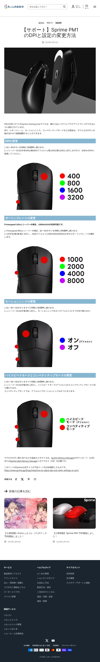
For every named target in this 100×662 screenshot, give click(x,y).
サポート (50, 23)
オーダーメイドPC (12, 591)
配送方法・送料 (44, 587)
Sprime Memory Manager (62, 457)
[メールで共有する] (35, 479)
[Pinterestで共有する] (28, 479)
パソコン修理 (10, 596)
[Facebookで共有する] (16, 479)
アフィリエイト (11, 578)
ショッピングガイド (46, 578)
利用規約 (56, 645)
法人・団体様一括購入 (13, 582)
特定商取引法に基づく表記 (41, 645)
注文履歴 (70, 578)
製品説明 (58, 23)
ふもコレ (8, 615)
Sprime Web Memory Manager (24, 460)
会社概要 (27, 645)
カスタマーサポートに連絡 (78, 582)
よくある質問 (43, 573)
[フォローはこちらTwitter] (47, 640)
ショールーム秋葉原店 (13, 633)
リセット (57, 6)
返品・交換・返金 (45, 596)
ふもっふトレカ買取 (12, 624)
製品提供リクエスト (12, 573)
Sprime (41, 23)
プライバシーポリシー (69, 645)
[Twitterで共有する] (22, 479)
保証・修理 (42, 600)
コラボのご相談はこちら (14, 587)
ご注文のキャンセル (46, 591)
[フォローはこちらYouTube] (53, 640)
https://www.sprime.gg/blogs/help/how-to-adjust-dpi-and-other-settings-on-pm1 (41, 470)
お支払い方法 (43, 582)
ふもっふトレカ (11, 619)
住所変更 (70, 573)
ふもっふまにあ (11, 628)
